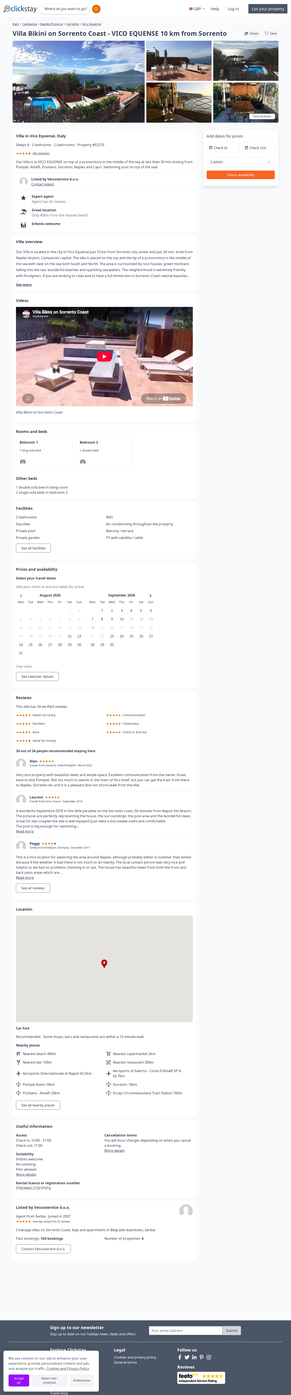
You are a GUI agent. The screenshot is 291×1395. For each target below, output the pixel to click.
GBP (197, 8)
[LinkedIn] (194, 1357)
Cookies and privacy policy (135, 1357)
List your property (268, 8)
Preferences (81, 1380)
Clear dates (24, 666)
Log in (233, 8)
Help (215, 8)
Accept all (19, 1380)
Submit (232, 1330)
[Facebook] (179, 1357)
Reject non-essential (49, 1380)
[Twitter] (187, 1357)
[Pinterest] (201, 1357)
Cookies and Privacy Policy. (67, 1368)
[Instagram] (208, 1357)
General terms (125, 1362)
